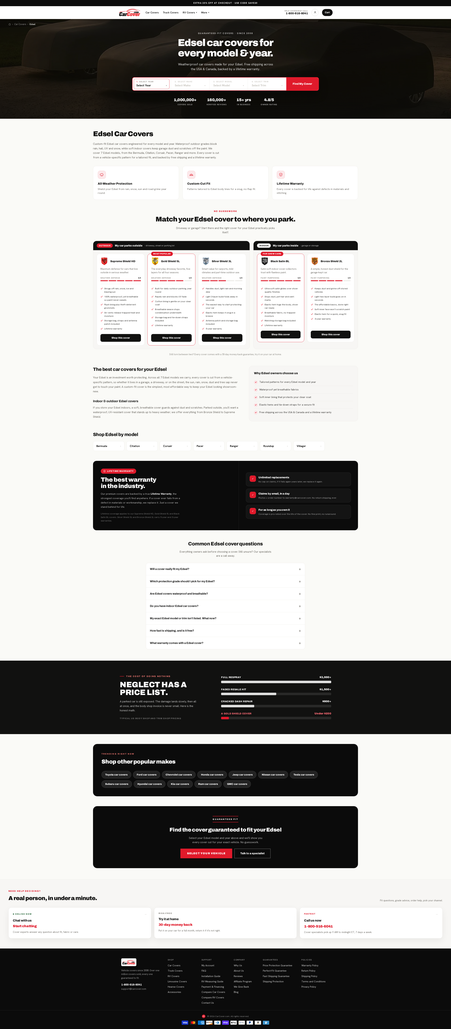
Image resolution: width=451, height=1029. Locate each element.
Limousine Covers (177, 981)
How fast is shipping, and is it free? (225, 631)
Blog (236, 992)
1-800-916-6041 (131, 984)
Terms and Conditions (313, 981)
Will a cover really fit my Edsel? (225, 569)
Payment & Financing (213, 986)
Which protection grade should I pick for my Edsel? (225, 581)
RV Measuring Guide (212, 981)
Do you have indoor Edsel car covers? (225, 606)
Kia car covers (180, 784)
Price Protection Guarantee (277, 965)
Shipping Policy (309, 976)
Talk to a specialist (252, 853)
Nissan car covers (273, 774)
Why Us (238, 965)
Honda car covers (212, 774)
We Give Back (241, 986)
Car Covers (152, 12)
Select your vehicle (206, 853)
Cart (327, 12)
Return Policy (308, 970)
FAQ (204, 970)
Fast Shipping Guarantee (276, 976)
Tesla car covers (304, 774)
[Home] (9, 24)
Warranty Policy (309, 965)
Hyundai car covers (149, 784)
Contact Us (208, 1002)
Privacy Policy (308, 986)
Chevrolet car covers (179, 774)
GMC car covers (237, 784)
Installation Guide (211, 976)
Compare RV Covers (213, 997)
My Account (208, 965)
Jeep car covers (242, 774)
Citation (142, 446)
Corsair (175, 446)
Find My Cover (302, 83)
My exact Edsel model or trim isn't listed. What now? (225, 618)
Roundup (275, 446)
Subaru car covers (116, 784)
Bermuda (108, 446)
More (205, 12)
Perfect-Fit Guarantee (274, 970)
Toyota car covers (116, 774)
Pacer (209, 446)
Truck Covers (170, 12)
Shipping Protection (273, 981)
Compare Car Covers (213, 992)
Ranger (242, 446)
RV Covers (190, 12)
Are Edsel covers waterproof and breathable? (225, 594)
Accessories (174, 992)
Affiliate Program (243, 981)
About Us (239, 970)
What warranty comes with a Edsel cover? (225, 643)
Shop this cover (121, 337)
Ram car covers (208, 784)
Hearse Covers (176, 986)
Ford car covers (146, 774)
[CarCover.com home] (129, 12)
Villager (309, 446)
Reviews (238, 976)
